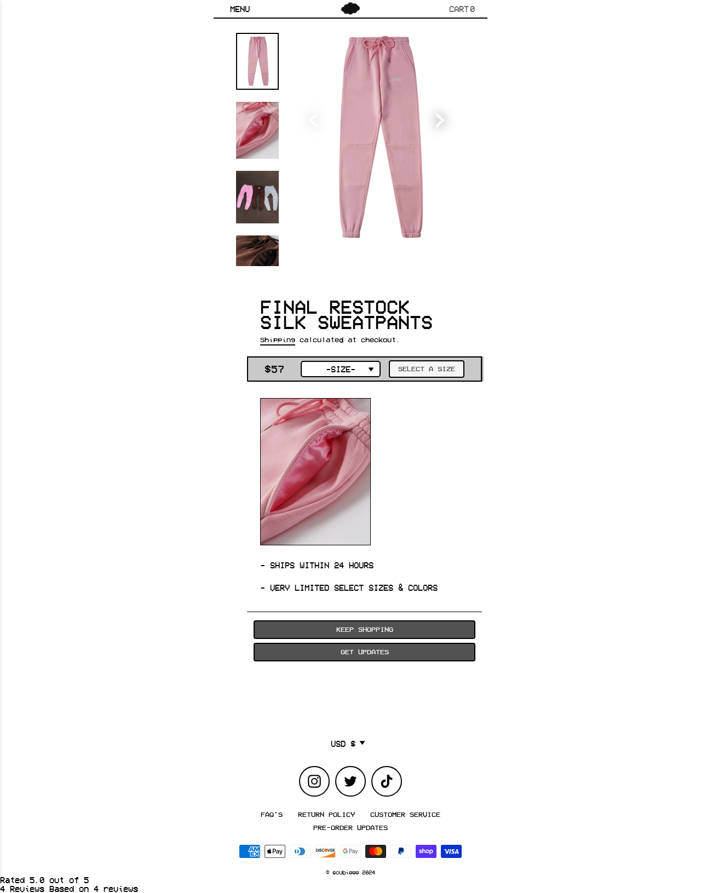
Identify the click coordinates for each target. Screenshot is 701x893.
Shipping (277, 339)
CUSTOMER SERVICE (405, 814)
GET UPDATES (365, 651)
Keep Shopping (364, 629)
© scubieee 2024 (350, 872)
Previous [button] (315, 115)
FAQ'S (272, 814)
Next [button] (441, 115)
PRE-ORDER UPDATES (350, 827)
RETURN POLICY (326, 814)
